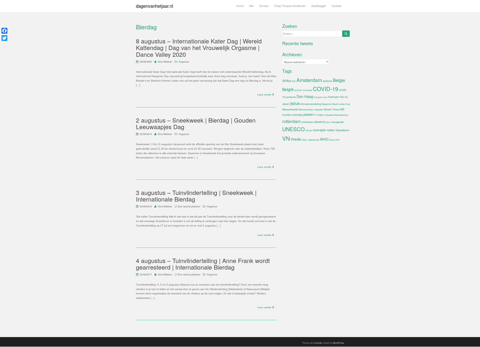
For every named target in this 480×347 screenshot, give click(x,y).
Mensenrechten (306, 109)
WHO (324, 139)
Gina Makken (165, 61)
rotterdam (291, 121)
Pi (315, 114)
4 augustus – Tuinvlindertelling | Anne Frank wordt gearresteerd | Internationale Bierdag (203, 263)
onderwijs (297, 115)
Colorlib (318, 342)
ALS (294, 81)
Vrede (296, 139)
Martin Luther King (341, 103)
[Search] (346, 33)
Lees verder (264, 94)
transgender (337, 122)
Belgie (339, 80)
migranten (318, 109)
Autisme (327, 81)
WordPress (338, 342)
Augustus (184, 61)
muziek (286, 115)
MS (342, 109)
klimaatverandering (311, 104)
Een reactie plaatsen (189, 206)
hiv (346, 97)
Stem (328, 122)
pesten (308, 114)
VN (286, 138)
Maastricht (327, 103)
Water (304, 139)
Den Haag (305, 96)
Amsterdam (309, 79)
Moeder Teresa (332, 109)
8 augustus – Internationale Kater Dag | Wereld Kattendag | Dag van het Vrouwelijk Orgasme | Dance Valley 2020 (199, 47)
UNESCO (293, 129)
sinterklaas (307, 122)
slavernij (319, 122)
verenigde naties (323, 130)
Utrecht (308, 130)
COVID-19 (325, 88)
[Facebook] (4, 30)
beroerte (298, 90)
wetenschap (313, 139)
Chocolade (307, 90)
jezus (295, 103)
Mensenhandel (290, 109)
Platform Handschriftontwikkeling (332, 114)
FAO (341, 97)
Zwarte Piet (334, 139)
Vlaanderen (342, 130)
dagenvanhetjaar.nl (154, 5)
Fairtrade (333, 97)
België (287, 89)
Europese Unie (320, 97)
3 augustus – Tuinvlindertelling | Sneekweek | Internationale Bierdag (196, 195)
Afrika (286, 80)
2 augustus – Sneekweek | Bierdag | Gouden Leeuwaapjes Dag (196, 123)
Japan (286, 104)
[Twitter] (4, 38)
